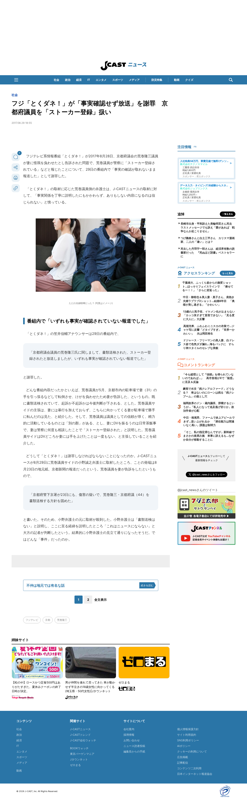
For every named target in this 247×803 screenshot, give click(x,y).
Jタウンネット (79, 759)
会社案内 (129, 729)
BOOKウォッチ (79, 748)
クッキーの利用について (192, 751)
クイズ (189, 79)
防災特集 (156, 79)
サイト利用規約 (186, 734)
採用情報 (129, 734)
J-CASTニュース (80, 729)
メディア (134, 79)
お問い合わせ (132, 740)
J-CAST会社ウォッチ (83, 740)
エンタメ (101, 79)
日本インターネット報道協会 (194, 773)
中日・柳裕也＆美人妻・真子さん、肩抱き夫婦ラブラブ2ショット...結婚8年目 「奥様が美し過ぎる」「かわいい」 (209, 300)
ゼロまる (75, 765)
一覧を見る (227, 214)
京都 (47, 619)
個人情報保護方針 (188, 729)
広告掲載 (182, 757)
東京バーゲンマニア (82, 753)
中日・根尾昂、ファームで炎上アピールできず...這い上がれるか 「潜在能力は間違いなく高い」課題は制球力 (209, 421)
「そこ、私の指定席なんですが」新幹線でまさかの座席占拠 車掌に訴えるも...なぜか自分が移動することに (208, 435)
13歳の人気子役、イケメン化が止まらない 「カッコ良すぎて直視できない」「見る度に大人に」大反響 (210, 315)
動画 (176, 79)
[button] (16, 79)
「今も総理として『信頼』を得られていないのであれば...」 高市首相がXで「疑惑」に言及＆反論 (208, 378)
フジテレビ (32, 619)
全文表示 (100, 600)
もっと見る (227, 273)
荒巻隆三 (62, 619)
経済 (79, 79)
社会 (56, 79)
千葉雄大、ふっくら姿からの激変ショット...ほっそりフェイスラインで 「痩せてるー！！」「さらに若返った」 (207, 286)
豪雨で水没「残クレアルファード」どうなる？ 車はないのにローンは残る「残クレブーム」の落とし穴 (208, 392)
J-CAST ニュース (123, 66)
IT (88, 79)
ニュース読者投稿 (134, 745)
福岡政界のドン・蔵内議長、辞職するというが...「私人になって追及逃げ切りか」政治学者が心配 (208, 406)
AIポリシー (183, 745)
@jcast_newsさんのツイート (198, 490)
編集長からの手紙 (134, 751)
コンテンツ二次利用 (189, 768)
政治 (67, 79)
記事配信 (182, 762)
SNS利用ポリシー (188, 740)
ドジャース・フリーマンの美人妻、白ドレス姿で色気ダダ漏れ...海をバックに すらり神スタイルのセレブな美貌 (208, 344)
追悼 (181, 214)
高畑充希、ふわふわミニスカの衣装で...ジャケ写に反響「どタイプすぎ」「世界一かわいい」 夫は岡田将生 (209, 329)
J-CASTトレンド (80, 734)
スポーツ (117, 79)
